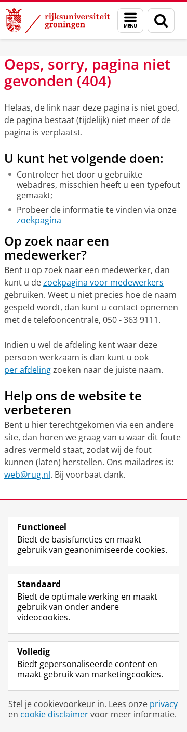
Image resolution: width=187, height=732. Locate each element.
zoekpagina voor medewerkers (103, 282)
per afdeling (27, 369)
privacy (164, 704)
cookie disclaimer (54, 714)
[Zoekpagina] (161, 20)
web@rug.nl (27, 474)
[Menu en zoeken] (130, 20)
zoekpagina (39, 220)
